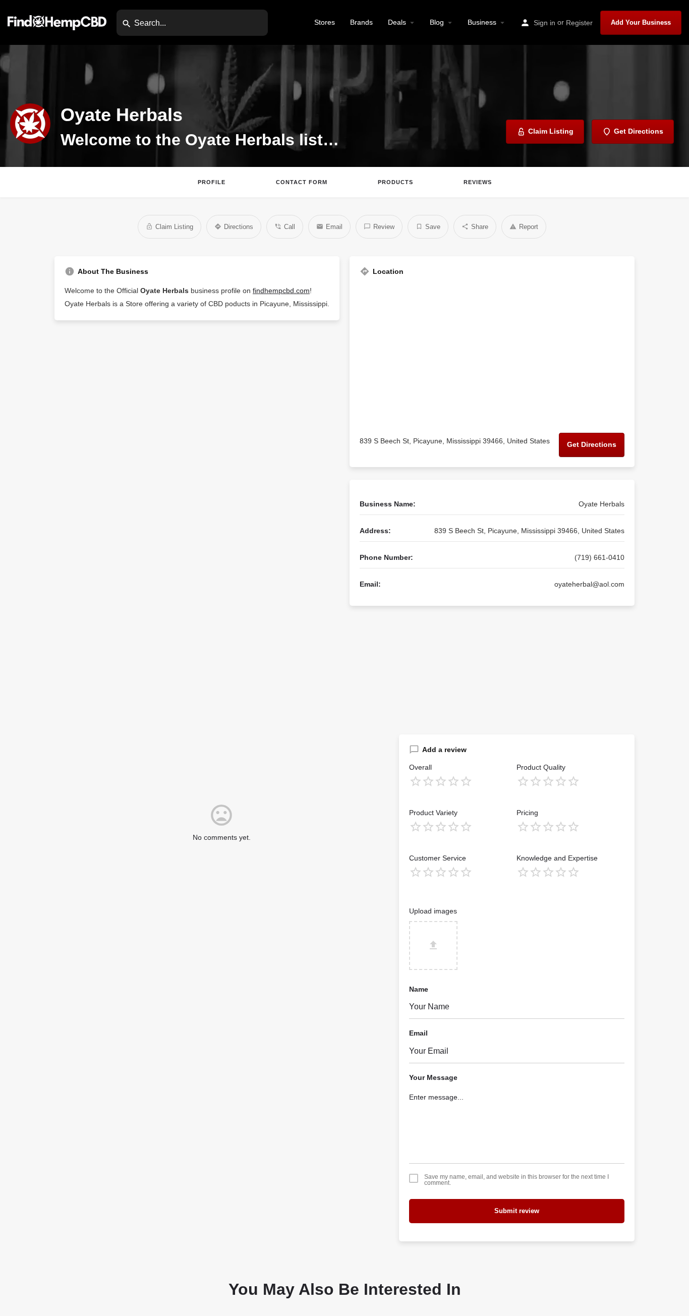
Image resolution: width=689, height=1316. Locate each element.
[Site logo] (58, 22)
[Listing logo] (30, 123)
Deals (397, 22)
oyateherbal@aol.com (589, 584)
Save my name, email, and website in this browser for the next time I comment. (516, 1180)
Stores (324, 22)
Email (418, 1033)
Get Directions (591, 444)
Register (579, 23)
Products (395, 182)
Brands (361, 22)
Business (482, 22)
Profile (211, 182)
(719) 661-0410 (599, 557)
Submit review (516, 1211)
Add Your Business (641, 22)
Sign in (544, 23)
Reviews (478, 182)
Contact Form (301, 182)
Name (418, 989)
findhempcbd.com (281, 291)
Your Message (433, 1077)
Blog (437, 22)
